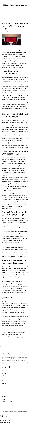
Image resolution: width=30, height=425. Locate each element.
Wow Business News (15, 5)
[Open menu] (15, 13)
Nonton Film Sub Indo (5, 420)
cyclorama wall (15, 56)
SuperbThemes (23, 411)
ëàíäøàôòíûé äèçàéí (5, 422)
